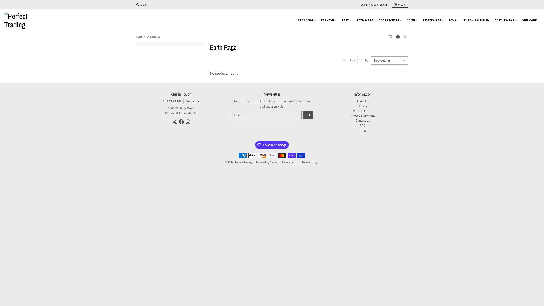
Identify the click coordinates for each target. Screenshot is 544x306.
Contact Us (192, 101)
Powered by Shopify (267, 162)
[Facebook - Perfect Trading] (398, 37)
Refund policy (290, 162)
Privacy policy (309, 162)
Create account (379, 4)
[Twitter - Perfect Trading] (391, 37)
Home (139, 36)
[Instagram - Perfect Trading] (405, 37)
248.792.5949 (172, 101)
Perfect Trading (243, 162)
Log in (364, 4)
